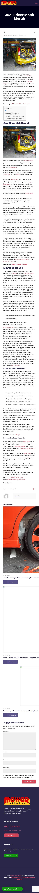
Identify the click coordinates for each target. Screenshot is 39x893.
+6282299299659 (13, 476)
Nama (5, 752)
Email (5, 760)
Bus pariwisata (15, 365)
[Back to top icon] (19, 871)
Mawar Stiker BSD (11, 115)
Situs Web (6, 767)
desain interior (28, 160)
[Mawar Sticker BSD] (8, 2)
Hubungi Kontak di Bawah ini (16, 118)
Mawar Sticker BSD (15, 876)
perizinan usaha (20, 446)
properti (14, 273)
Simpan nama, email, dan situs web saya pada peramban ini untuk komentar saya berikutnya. (18, 776)
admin (15, 35)
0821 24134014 (12, 826)
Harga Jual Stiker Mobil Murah (16, 117)
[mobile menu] (36, 2)
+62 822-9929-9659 (16, 478)
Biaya (18, 435)
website (27, 457)
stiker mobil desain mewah (20, 104)
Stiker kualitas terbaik (19, 264)
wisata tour (6, 174)
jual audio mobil (8, 261)
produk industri (29, 273)
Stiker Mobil (27, 76)
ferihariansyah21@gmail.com (16, 480)
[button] (12, 889)
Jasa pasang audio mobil (27, 448)
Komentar (6, 731)
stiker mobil (13, 167)
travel (18, 174)
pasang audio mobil (21, 259)
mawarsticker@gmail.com (12, 830)
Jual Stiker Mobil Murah (12, 113)
